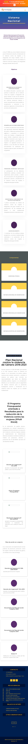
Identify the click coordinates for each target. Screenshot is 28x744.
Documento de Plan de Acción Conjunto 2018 (14, 608)
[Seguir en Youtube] (14, 680)
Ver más (14, 722)
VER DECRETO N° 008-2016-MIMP (14, 355)
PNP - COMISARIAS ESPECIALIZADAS (13, 693)
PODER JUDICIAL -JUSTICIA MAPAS (13, 696)
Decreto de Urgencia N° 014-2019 (14, 465)
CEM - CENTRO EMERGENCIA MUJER (13, 689)
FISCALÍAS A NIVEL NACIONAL (11, 695)
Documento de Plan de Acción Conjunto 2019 (14, 631)
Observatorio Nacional (11, 710)
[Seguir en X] (17, 680)
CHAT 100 (8, 692)
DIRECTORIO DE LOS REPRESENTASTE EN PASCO (14, 700)
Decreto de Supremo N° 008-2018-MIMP (14, 569)
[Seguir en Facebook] (11, 680)
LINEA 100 (8, 690)
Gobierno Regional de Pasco (12, 708)
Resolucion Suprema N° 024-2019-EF (14, 518)
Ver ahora (22, 3)
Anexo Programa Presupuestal (14, 491)
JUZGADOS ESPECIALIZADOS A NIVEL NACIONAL (15, 698)
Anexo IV (14, 654)
